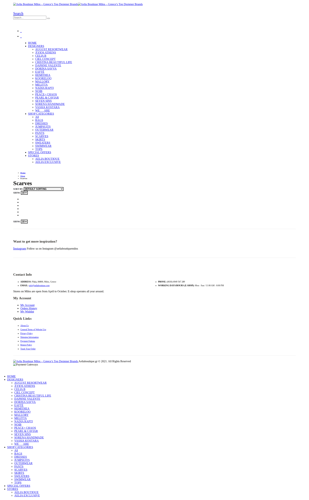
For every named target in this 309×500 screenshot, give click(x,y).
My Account (27, 305)
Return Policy (26, 345)
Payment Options (27, 341)
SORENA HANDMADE (50, 104)
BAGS (39, 120)
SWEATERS (42, 142)
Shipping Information (29, 337)
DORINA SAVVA (46, 68)
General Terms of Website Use (33, 329)
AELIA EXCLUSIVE (48, 162)
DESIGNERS (36, 46)
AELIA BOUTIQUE (47, 158)
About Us (24, 325)
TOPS (38, 149)
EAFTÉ (39, 71)
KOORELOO (43, 78)
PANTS (39, 133)
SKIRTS (40, 139)
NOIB (38, 91)
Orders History (28, 308)
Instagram (19, 248)
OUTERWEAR (44, 129)
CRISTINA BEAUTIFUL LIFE (53, 62)
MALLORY (42, 81)
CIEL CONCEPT (45, 58)
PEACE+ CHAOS (46, 94)
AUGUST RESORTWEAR (51, 49)
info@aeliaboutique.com (39, 285)
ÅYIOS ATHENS (45, 52)
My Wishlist (27, 311)
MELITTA (41, 84)
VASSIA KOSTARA (47, 107)
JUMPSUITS (43, 126)
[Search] (48, 18)
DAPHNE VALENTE (48, 65)
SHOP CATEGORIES (41, 113)
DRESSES (41, 123)
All (37, 116)
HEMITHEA (42, 75)
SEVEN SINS (43, 100)
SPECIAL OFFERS (39, 152)
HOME (32, 42)
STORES (33, 155)
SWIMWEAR (43, 145)
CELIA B (40, 55)
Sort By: (18, 189)
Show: (17, 193)
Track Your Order (28, 349)
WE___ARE (42, 110)
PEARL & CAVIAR (47, 97)
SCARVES (41, 136)
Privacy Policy (26, 333)
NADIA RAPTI (44, 87)
